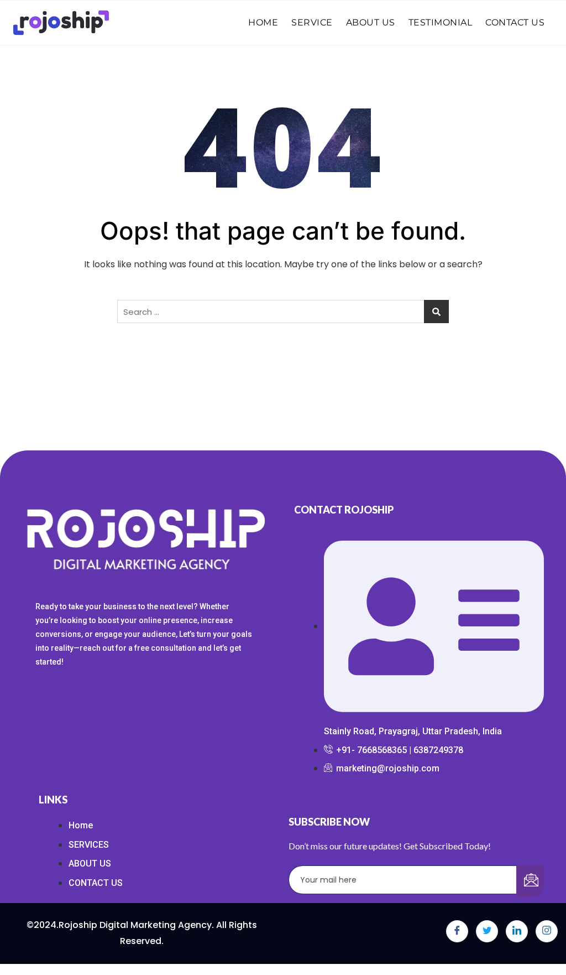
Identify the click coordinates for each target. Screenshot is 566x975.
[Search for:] (283, 311)
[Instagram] (547, 931)
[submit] (530, 881)
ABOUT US (370, 22)
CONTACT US (514, 22)
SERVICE (312, 22)
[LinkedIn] (517, 931)
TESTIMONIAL (440, 22)
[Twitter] (487, 931)
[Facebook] (457, 931)
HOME (263, 22)
